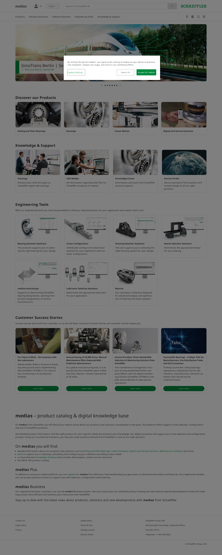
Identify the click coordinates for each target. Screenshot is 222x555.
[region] (112, 68)
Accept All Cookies (146, 72)
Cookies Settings (75, 72)
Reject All (125, 72)
